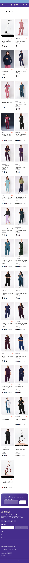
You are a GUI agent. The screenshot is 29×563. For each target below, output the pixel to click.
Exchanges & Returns (21, 527)
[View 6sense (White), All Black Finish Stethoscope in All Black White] (2, 46)
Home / (2, 14)
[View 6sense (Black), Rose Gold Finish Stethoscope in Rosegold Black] (6, 46)
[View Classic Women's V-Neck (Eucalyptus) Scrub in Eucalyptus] (2, 203)
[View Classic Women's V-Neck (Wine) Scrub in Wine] (6, 203)
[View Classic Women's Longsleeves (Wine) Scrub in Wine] (16, 172)
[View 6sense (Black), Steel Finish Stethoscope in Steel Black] (20, 455)
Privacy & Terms (4, 549)
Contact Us (7, 527)
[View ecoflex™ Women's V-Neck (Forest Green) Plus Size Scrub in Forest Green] (2, 266)
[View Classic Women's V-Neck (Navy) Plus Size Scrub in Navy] (6, 298)
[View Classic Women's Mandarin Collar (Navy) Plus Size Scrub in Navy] (4, 361)
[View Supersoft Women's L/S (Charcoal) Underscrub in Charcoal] (18, 203)
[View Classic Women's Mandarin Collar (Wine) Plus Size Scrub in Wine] (2, 361)
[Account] (23, 4)
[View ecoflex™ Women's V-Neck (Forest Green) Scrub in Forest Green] (16, 109)
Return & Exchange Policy (6, 551)
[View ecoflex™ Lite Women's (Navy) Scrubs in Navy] (18, 140)
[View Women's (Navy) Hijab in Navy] (16, 76)
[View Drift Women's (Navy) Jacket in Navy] (2, 77)
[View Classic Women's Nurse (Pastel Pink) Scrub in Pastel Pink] (16, 46)
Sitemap (14, 551)
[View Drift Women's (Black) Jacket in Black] (4, 77)
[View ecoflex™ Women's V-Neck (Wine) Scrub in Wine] (20, 109)
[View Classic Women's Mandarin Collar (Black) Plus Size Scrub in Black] (6, 361)
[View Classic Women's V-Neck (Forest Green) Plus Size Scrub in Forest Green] (4, 298)
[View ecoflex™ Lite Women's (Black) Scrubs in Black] (16, 140)
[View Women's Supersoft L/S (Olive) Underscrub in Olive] (16, 203)
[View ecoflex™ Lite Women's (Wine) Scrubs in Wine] (20, 140)
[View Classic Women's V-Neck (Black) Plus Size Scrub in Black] (2, 298)
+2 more (23, 203)
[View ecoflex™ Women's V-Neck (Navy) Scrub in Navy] (18, 109)
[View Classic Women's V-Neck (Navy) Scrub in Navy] (4, 203)
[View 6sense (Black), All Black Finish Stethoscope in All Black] (4, 46)
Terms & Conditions (12, 549)
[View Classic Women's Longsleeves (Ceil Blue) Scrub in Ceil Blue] (20, 172)
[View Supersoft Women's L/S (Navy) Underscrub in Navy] (6, 235)
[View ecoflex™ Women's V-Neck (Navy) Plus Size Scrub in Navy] (4, 266)
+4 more (10, 46)
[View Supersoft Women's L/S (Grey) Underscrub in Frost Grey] (20, 203)
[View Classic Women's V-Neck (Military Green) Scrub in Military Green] (16, 266)
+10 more (10, 203)
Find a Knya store (4, 546)
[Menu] (2, 4)
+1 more (23, 140)
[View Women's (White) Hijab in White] (18, 76)
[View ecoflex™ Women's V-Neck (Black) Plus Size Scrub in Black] (16, 424)
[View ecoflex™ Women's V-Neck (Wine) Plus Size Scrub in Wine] (6, 266)
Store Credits (17, 1)
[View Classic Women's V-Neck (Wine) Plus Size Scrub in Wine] (16, 329)
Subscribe (22, 502)
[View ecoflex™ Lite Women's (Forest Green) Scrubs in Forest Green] (16, 235)
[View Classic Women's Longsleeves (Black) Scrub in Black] (18, 172)
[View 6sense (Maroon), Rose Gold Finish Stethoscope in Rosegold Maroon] (2, 487)
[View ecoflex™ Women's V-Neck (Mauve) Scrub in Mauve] (2, 140)
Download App (12, 546)
